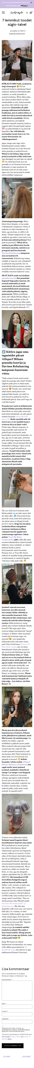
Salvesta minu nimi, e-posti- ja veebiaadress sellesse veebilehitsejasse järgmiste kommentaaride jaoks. (16, 1029)
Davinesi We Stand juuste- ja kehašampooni (14, 905)
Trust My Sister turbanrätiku (12, 538)
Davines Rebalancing (11, 253)
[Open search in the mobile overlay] (27, 12)
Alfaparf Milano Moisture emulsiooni (16, 763)
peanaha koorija (9, 278)
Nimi (4, 1003)
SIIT (28, 307)
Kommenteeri (7, 979)
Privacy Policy (15, 1037)
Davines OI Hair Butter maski (16, 645)
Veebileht (5, 1019)
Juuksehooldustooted (17, 33)
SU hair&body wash (14, 948)
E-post (5, 1011)
